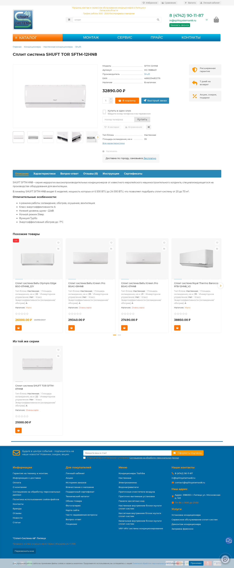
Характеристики (44, 173)
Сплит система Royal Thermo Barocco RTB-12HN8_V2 (196, 285)
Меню (123, 467)
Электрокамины (128, 482)
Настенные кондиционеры (58, 46)
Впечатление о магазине (80, 487)
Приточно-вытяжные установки (137, 496)
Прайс (157, 37)
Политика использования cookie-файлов (36, 499)
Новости (17, 518)
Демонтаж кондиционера (186, 524)
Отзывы (17, 513)
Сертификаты (133, 173)
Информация (22, 467)
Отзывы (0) (90, 173)
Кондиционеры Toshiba (132, 473)
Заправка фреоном (182, 528)
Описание (22, 173)
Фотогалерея (73, 505)
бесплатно (149, 158)
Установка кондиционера (186, 515)
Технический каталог (77, 496)
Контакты (191, 37)
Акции (69, 478)
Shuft (78, 46)
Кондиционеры (32, 46)
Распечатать (111, 151)
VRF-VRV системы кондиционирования (141, 528)
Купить (142, 119)
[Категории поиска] (69, 19)
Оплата (17, 482)
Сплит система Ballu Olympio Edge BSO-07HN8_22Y (35, 285)
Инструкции (111, 173)
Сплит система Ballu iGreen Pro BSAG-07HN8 (139, 285)
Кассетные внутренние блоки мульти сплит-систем (140, 514)
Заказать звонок (179, 25)
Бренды (17, 508)
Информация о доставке (27, 478)
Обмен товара (74, 501)
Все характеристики (114, 143)
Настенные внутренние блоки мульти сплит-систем (140, 507)
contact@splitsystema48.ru (190, 482)
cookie (182, 563)
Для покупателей (78, 467)
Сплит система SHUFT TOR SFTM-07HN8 (34, 387)
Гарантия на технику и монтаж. (30, 473)
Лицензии (71, 524)
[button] (12, 137)
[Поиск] (158, 19)
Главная (17, 46)
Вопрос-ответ (69, 173)
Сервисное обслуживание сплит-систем (195, 519)
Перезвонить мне (24, 551)
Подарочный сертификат (80, 491)
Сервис (124, 37)
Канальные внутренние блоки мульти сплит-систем (140, 522)
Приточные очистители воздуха (137, 491)
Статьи (17, 522)
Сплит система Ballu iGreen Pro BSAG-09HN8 (86, 285)
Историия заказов (76, 482)
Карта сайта (72, 510)
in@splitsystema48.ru (182, 20)
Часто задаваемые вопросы (81, 514)
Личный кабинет (75, 473)
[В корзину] (18, 328)
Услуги (177, 509)
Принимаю (196, 563)
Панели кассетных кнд (131, 501)
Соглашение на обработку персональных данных (36, 493)
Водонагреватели (129, 487)
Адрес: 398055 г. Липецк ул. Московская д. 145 (197, 496)
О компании (20, 487)
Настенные (125, 478)
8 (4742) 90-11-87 (186, 15)
